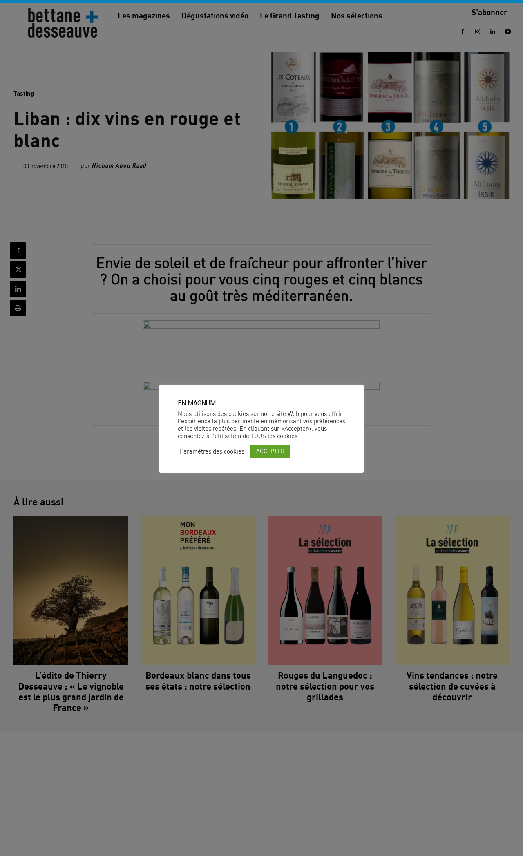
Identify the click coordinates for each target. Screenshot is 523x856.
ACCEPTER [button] (270, 450)
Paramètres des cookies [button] (212, 451)
